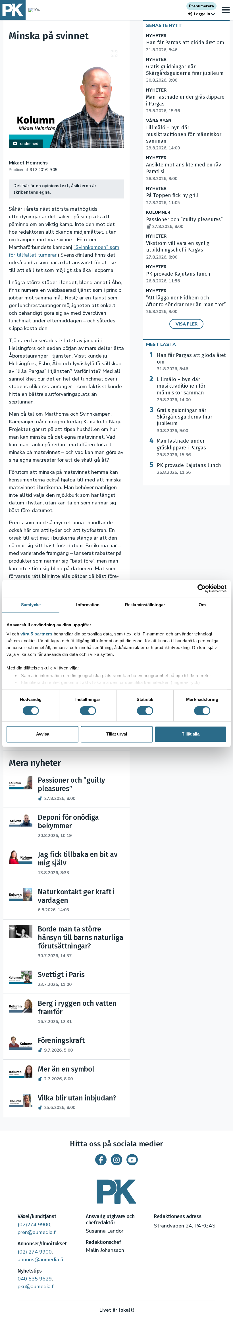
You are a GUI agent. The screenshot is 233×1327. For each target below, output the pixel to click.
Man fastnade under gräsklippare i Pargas (181, 448)
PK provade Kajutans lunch (189, 468)
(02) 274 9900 (35, 1251)
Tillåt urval (116, 734)
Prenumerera (201, 6)
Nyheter (156, 36)
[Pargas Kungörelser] (116, 1189)
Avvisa (42, 734)
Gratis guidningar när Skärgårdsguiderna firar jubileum (185, 73)
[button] (201, 14)
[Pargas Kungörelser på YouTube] (132, 1159)
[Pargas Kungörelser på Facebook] (101, 1159)
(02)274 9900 (34, 1224)
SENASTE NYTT (164, 25)
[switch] (88, 710)
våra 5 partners (36, 633)
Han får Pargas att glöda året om (191, 362)
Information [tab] (87, 604)
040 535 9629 (35, 1278)
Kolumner (158, 212)
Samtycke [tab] (31, 604)
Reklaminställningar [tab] (145, 604)
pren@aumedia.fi (37, 1232)
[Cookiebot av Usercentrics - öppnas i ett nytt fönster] (201, 588)
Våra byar (158, 121)
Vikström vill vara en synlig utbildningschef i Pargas (177, 250)
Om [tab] (202, 604)
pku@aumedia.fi (36, 1286)
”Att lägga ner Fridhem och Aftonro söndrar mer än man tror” (186, 304)
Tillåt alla (190, 734)
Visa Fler (186, 324)
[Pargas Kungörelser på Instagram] (116, 1159)
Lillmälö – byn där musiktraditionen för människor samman (181, 389)
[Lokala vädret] (33, 9)
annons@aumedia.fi (40, 1259)
